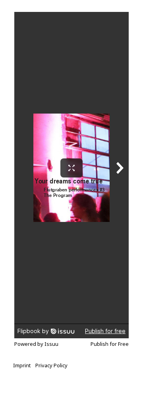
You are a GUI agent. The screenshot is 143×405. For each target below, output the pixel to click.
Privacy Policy (51, 365)
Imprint (22, 365)
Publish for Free (110, 343)
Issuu (51, 343)
